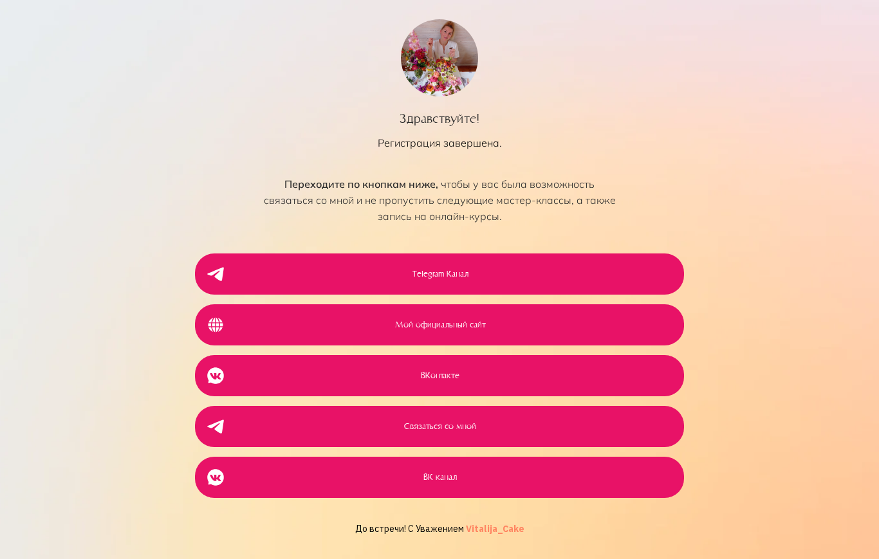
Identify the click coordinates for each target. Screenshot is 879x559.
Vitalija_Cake (495, 529)
